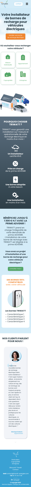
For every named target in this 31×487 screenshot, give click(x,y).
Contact (15, 469)
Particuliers (15, 460)
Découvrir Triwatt (15, 467)
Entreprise (15, 464)
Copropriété (15, 462)
